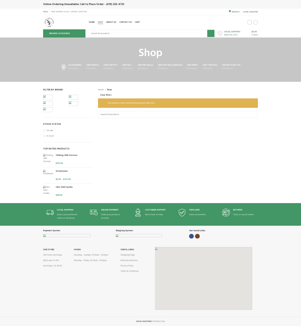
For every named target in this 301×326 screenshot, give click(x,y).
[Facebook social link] (249, 22)
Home (101, 90)
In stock (50, 136)
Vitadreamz (62, 171)
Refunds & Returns (129, 260)
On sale (50, 130)
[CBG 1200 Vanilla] (48, 191)
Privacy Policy (127, 266)
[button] (203, 278)
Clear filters (105, 95)
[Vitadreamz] (48, 175)
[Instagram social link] (255, 22)
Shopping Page (128, 255)
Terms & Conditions (130, 271)
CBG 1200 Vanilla (64, 187)
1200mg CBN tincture (66, 155)
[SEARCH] (210, 33)
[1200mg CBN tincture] (48, 159)
